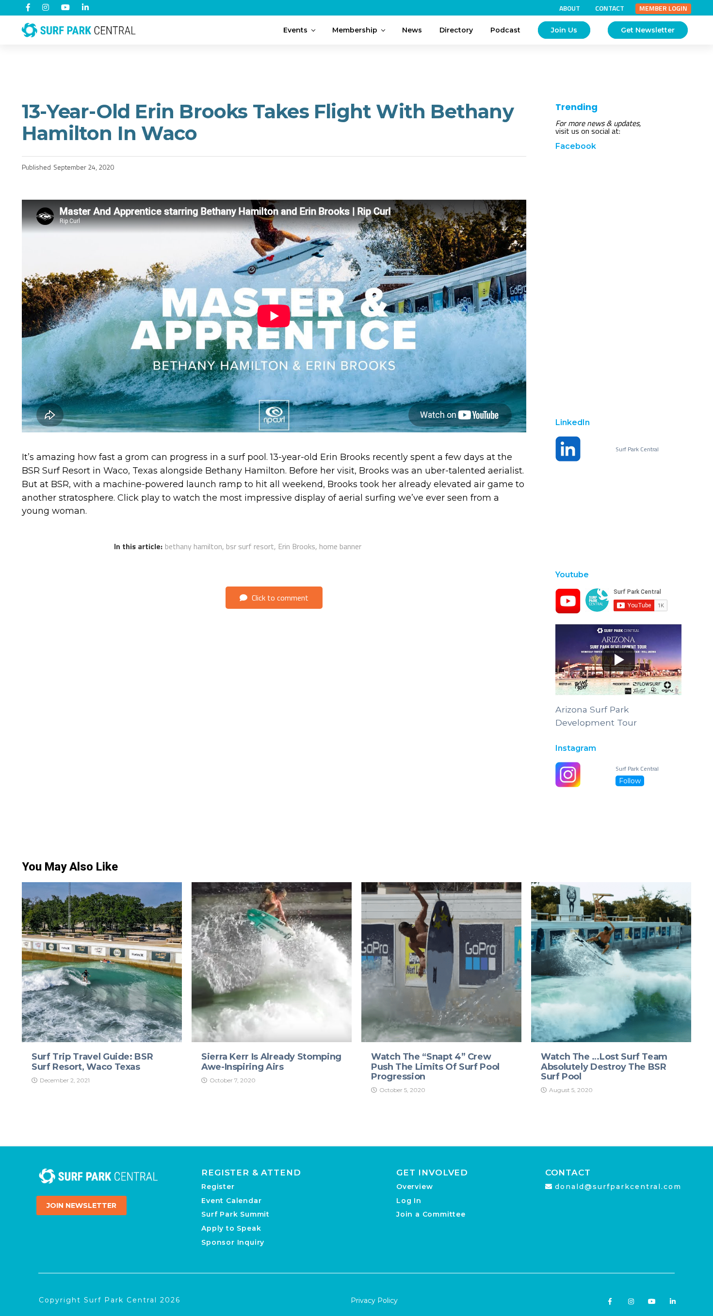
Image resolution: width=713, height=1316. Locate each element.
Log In (408, 1200)
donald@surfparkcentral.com (618, 1186)
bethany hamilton (193, 546)
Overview (414, 1186)
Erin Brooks (296, 546)
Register (217, 1186)
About (569, 8)
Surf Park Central (637, 449)
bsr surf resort (250, 546)
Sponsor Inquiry (232, 1242)
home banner (340, 546)
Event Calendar (231, 1200)
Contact (609, 8)
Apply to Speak (231, 1228)
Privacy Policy (374, 1300)
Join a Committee (431, 1214)
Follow (630, 781)
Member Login (663, 8)
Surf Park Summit (235, 1214)
